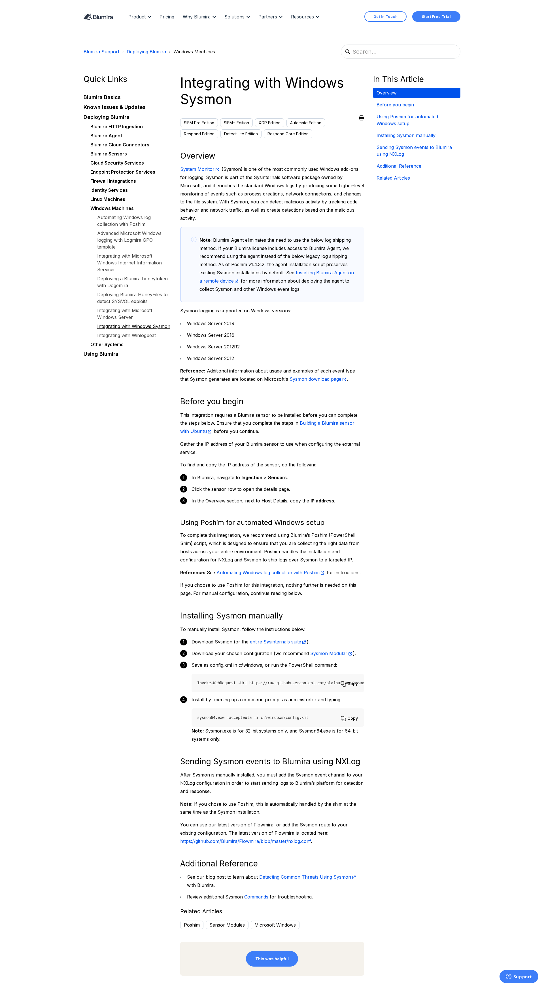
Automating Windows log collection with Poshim (268, 572)
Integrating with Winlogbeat (126, 335)
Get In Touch (385, 16)
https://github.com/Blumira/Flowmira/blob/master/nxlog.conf (245, 841)
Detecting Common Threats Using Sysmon (305, 877)
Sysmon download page (315, 379)
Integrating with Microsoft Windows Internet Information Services (129, 262)
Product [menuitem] (137, 17)
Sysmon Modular (328, 653)
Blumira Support (101, 51)
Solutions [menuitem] (234, 17)
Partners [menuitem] (267, 17)
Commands (256, 897)
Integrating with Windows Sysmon (133, 326)
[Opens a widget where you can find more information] (518, 977)
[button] (127, 97)
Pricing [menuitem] (167, 17)
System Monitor (197, 169)
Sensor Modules (227, 925)
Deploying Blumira (146, 51)
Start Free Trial (436, 16)
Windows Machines (194, 51)
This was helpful (272, 958)
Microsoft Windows (275, 925)
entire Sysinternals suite (275, 642)
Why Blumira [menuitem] (197, 17)
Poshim (192, 925)
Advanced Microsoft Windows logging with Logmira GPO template (129, 240)
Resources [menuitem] (302, 17)
